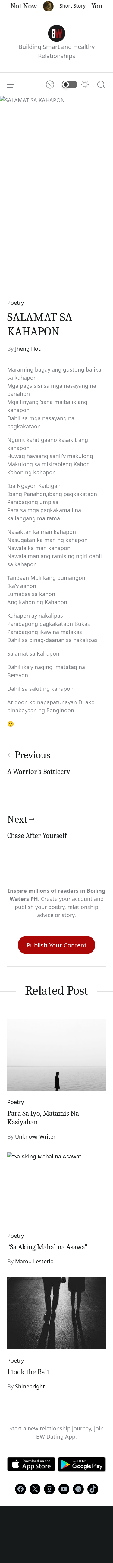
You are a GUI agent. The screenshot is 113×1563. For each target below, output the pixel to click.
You (94, 6)
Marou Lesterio (34, 1261)
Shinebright (30, 1386)
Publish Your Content (56, 945)
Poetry (15, 302)
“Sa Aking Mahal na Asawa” (47, 1247)
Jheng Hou (28, 348)
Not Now (21, 6)
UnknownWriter (35, 1136)
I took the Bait (28, 1372)
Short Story (70, 5)
